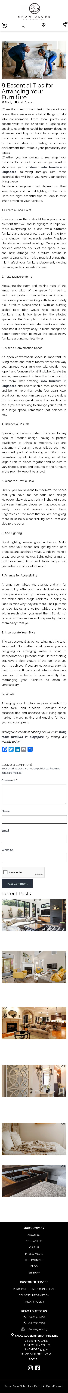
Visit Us (34, 1247)
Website (7, 850)
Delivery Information (34, 1295)
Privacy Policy (34, 1301)
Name (6, 811)
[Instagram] (30, 1368)
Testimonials (34, 1260)
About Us (34, 1234)
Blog (34, 1266)
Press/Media (34, 1253)
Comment (9, 780)
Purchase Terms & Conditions (34, 1289)
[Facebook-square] (37, 1368)
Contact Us (34, 1241)
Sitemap (34, 1272)
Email (5, 830)
